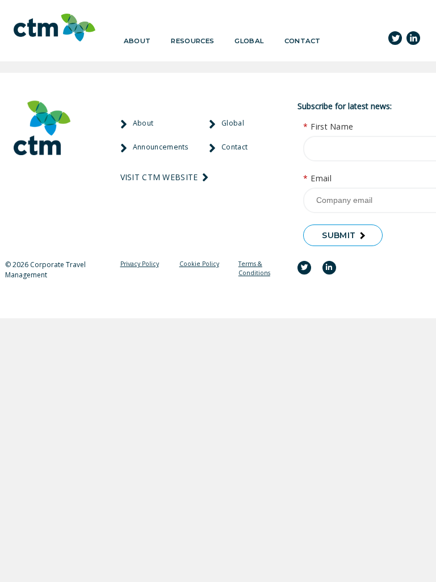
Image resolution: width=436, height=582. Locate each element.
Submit (338, 235)
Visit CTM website (160, 177)
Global (248, 41)
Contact (302, 41)
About (137, 41)
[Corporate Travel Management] (54, 29)
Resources (192, 41)
